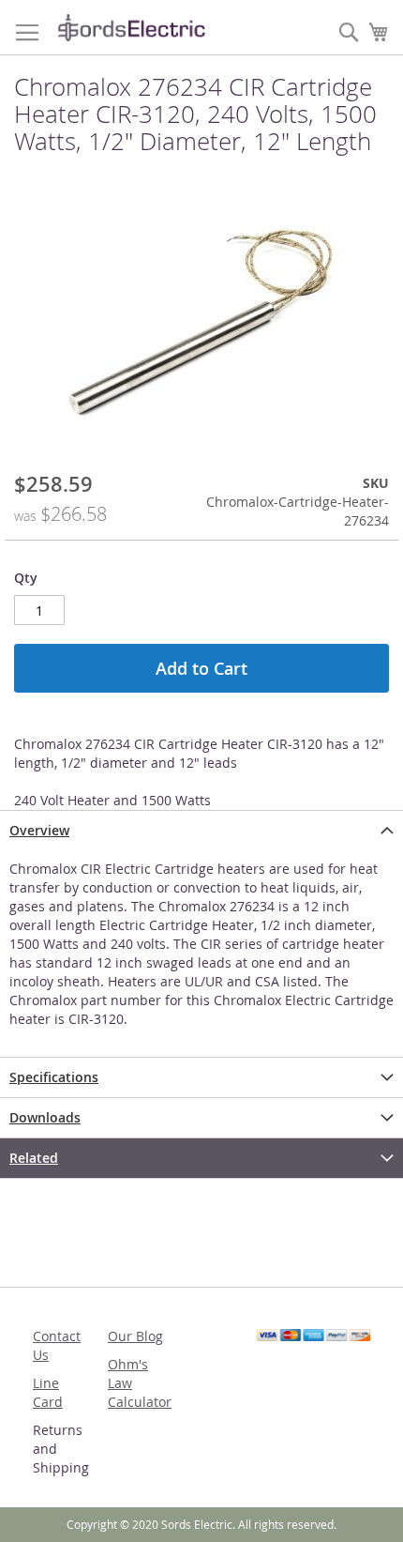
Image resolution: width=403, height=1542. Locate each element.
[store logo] (131, 27)
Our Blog (135, 1336)
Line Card (48, 1392)
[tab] (201, 830)
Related (33, 1158)
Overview (39, 830)
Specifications (53, 1077)
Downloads (45, 1117)
